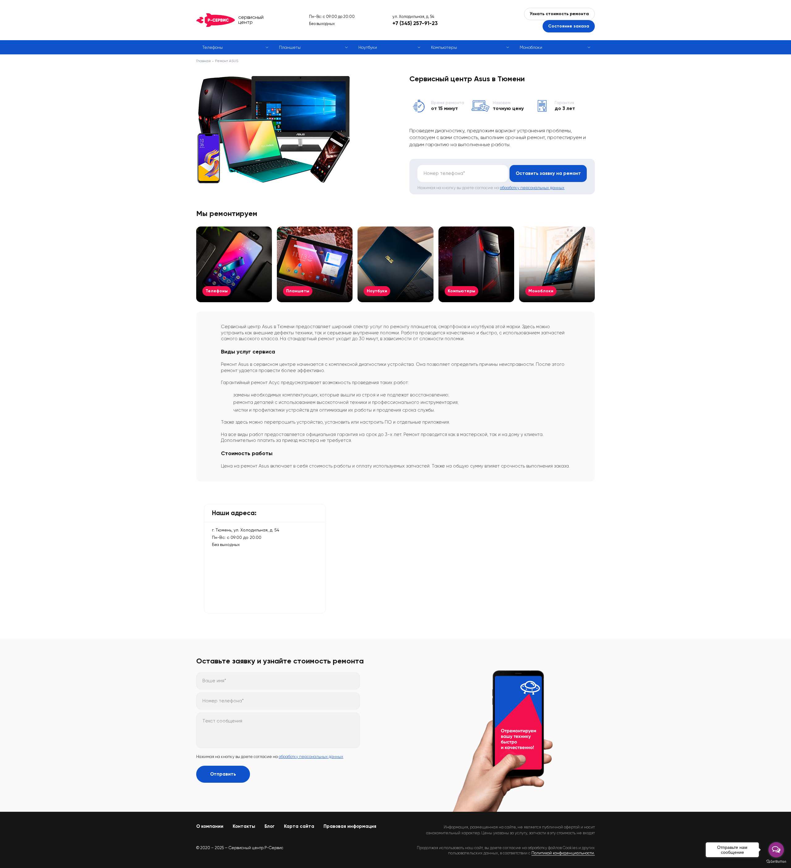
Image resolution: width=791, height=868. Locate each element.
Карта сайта (299, 826)
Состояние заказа (568, 26)
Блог (269, 826)
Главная (203, 61)
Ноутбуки (367, 47)
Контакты (244, 826)
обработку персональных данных (532, 187)
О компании (209, 826)
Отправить (223, 774)
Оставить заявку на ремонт (548, 173)
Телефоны (212, 47)
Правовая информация (350, 826)
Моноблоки (531, 47)
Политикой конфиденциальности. (563, 853)
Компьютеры (444, 47)
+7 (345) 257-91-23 (415, 23)
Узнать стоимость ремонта (559, 13)
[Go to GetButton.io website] (776, 862)
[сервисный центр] (215, 20)
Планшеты (290, 47)
